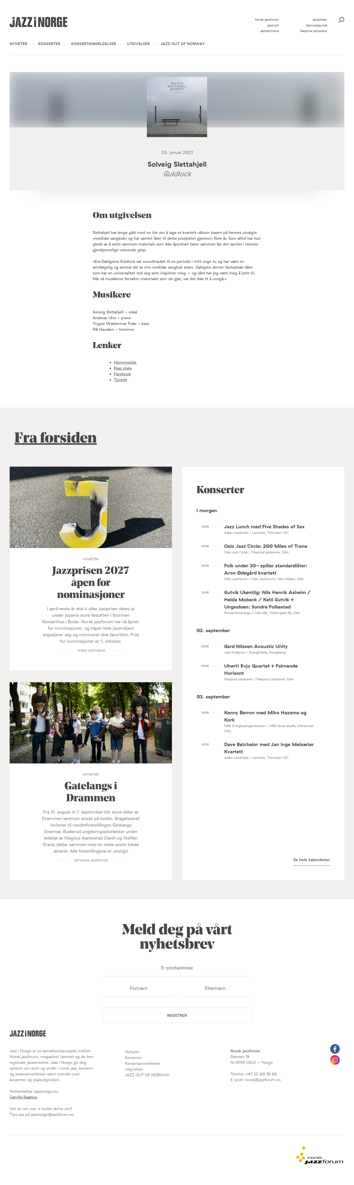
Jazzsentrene (269, 31)
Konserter (49, 43)
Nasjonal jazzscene (313, 31)
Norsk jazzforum (267, 19)
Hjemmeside (125, 362)
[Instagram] (335, 1063)
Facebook (122, 373)
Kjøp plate (123, 368)
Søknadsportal (316, 25)
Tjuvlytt (120, 379)
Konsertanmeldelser (93, 43)
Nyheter (18, 43)
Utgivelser (138, 43)
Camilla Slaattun (23, 1097)
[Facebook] (335, 1052)
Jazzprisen (319, 19)
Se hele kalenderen (311, 859)
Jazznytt (273, 25)
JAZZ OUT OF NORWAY (183, 43)
